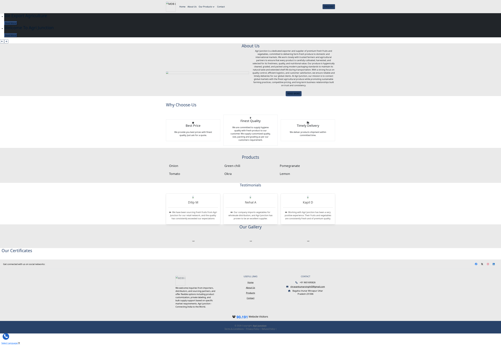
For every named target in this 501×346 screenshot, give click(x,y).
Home (182, 6)
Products (250, 292)
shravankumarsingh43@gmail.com (307, 286)
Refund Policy (268, 328)
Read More (10, 23)
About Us (192, 6)
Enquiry (328, 6)
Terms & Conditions (234, 328)
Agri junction (260, 325)
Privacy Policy (252, 328)
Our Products (205, 6)
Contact (221, 6)
